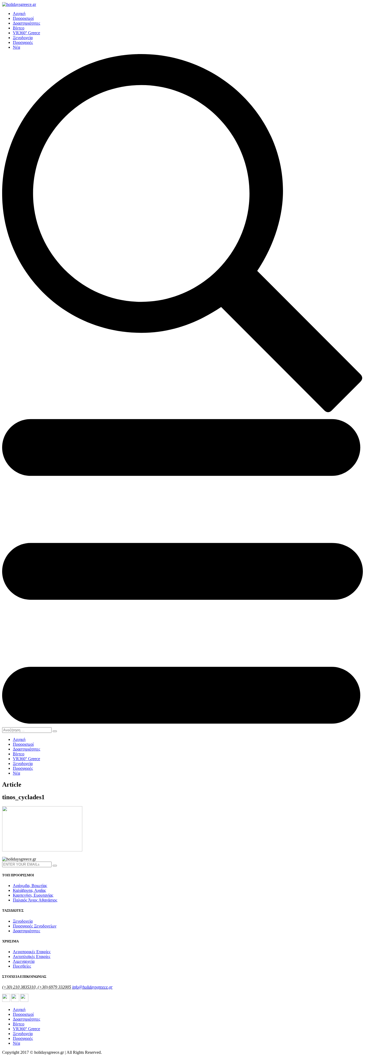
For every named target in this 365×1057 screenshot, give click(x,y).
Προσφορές (23, 42)
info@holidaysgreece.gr (92, 987)
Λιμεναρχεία (23, 961)
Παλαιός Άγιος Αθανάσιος (35, 900)
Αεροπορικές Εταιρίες (32, 951)
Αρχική (19, 13)
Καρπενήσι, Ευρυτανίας (33, 895)
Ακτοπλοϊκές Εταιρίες (31, 956)
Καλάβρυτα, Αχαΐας (29, 890)
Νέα (16, 47)
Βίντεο (18, 28)
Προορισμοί (23, 18)
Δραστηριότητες (26, 23)
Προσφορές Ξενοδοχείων (34, 926)
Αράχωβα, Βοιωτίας (30, 885)
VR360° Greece (26, 33)
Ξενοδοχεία (23, 37)
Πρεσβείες (22, 966)
